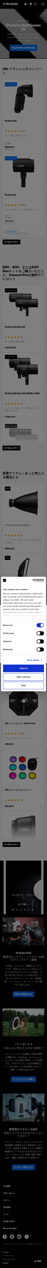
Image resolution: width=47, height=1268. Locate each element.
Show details (33, 660)
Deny (23, 685)
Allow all (24, 668)
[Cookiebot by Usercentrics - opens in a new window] (33, 580)
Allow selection (23, 677)
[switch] (40, 633)
